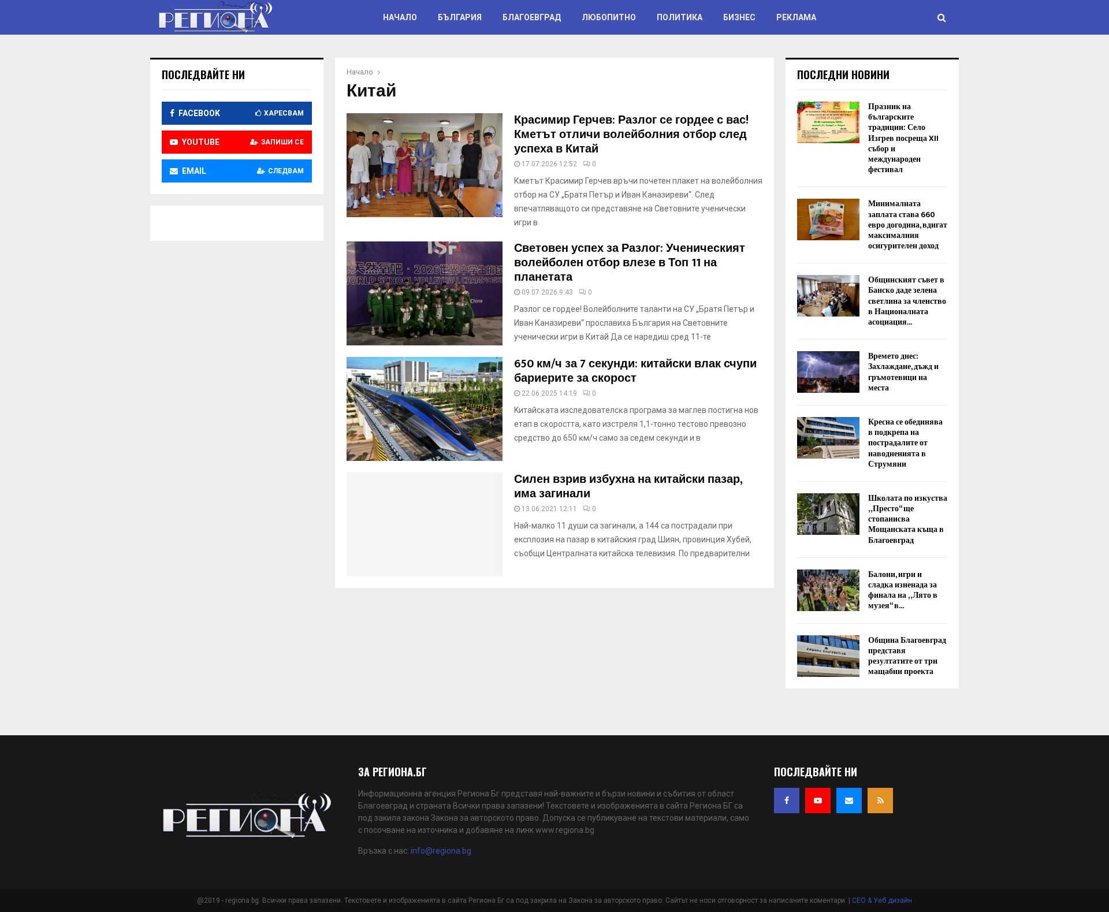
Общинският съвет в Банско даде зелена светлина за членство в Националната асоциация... (907, 301)
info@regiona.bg (441, 850)
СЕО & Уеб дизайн (882, 900)
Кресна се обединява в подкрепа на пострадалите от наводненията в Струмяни (905, 443)
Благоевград (532, 17)
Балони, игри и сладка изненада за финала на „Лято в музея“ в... (902, 590)
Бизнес (739, 17)
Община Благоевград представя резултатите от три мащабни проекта (907, 656)
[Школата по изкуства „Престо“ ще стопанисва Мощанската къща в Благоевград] (828, 514)
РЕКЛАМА (796, 17)
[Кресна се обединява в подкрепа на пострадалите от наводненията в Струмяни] (828, 438)
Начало (400, 17)
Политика (679, 17)
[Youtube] (818, 800)
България (460, 17)
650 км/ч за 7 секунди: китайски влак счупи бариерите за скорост (635, 371)
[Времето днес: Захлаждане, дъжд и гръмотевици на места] (828, 372)
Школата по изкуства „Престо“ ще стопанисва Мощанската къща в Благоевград (907, 519)
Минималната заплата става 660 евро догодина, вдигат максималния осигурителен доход (907, 224)
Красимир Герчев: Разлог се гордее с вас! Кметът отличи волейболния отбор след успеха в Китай (631, 134)
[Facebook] (786, 800)
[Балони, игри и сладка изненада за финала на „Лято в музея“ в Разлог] (828, 590)
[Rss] (880, 800)
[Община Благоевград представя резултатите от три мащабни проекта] (828, 656)
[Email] (849, 800)
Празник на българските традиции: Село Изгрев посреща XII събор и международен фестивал (903, 138)
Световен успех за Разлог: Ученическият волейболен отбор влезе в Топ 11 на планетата (629, 263)
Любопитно (609, 17)
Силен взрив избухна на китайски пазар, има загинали (628, 487)
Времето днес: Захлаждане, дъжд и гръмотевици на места (903, 371)
